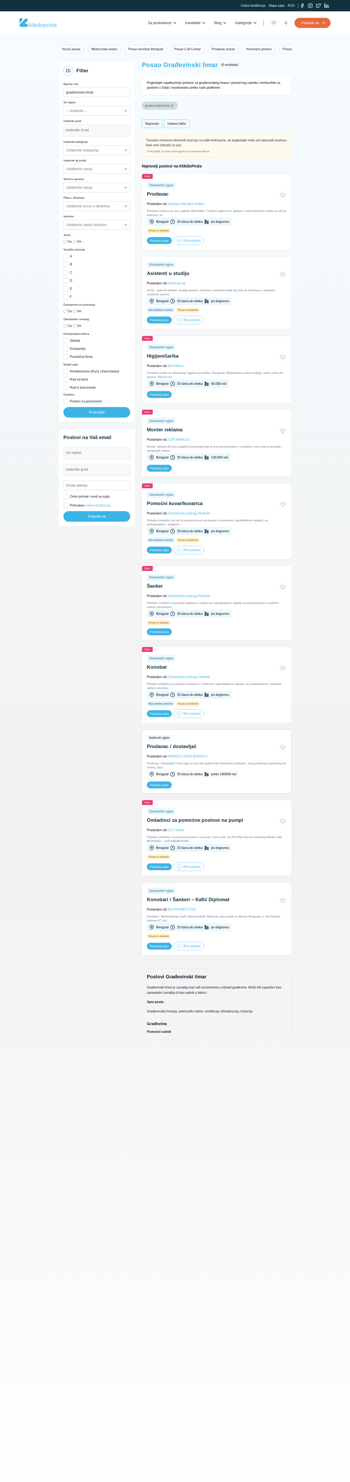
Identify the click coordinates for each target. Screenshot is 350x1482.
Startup (75, 340)
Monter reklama (164, 429)
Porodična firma (81, 356)
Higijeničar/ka (162, 356)
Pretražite (97, 412)
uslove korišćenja (97, 505)
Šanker (155, 586)
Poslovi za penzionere (86, 401)
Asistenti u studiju (168, 273)
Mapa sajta (277, 5)
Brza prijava (192, 240)
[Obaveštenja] (286, 22)
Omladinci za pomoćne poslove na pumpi (195, 820)
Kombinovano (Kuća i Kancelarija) (94, 371)
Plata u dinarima (73, 197)
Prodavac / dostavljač (171, 746)
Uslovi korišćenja (253, 5)
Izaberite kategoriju (75, 141)
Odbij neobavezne (283, 1471)
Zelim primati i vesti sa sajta (90, 496)
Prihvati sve (255, 1471)
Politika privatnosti (67, 1476)
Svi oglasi (69, 102)
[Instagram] (310, 5)
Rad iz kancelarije (83, 387)
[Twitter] (318, 5)
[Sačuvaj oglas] (283, 195)
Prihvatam (90, 505)
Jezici (66, 235)
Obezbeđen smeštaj (76, 319)
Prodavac (158, 194)
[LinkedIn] (326, 5)
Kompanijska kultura (76, 333)
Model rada (70, 364)
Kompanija (77, 348)
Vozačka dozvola (74, 249)
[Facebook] (302, 5)
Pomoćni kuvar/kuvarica (175, 503)
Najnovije (152, 123)
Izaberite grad (72, 121)
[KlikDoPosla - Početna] (38, 23)
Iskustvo (68, 216)
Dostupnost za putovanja (79, 304)
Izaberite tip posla (74, 160)
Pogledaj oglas (159, 240)
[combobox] (96, 130)
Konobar (157, 667)
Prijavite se (310, 23)
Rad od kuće (79, 379)
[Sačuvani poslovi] (273, 23)
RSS (291, 5)
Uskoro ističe (177, 123)
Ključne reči (70, 84)
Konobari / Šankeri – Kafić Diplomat (188, 899)
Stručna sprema (73, 179)
